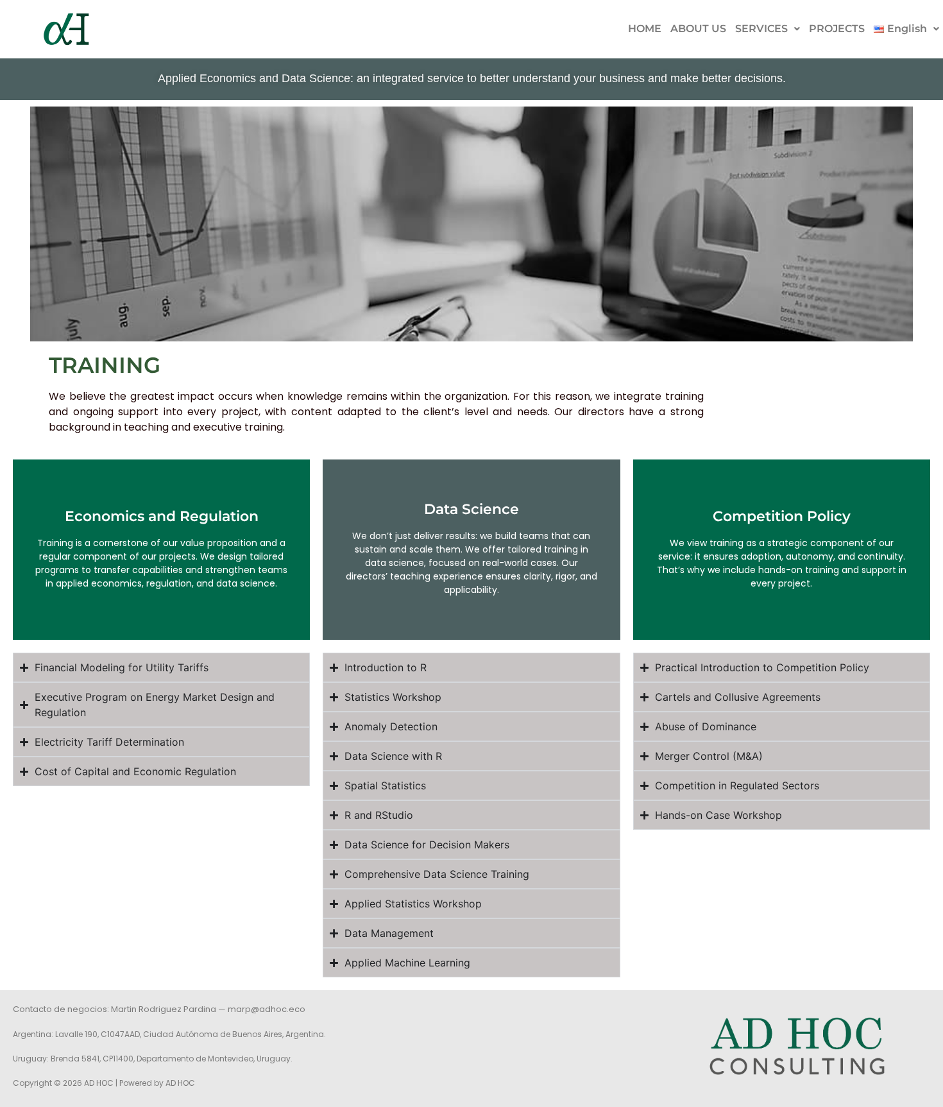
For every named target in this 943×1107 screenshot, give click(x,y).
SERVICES (761, 28)
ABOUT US (698, 28)
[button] (767, 29)
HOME (644, 28)
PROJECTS (837, 28)
